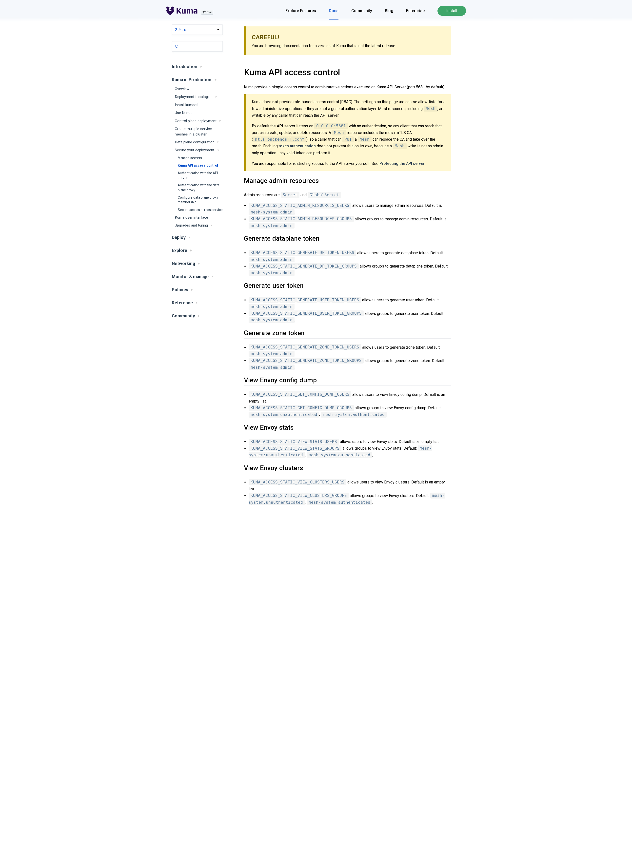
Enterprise (415, 10)
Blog (389, 10)
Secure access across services (201, 210)
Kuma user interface (191, 217)
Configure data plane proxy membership (198, 199)
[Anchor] (238, 72)
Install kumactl (186, 105)
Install (451, 10)
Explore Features (300, 10)
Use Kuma (183, 113)
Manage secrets (190, 158)
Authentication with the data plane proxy (198, 187)
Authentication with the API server (198, 175)
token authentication (297, 146)
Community (361, 10)
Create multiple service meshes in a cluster (193, 131)
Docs (333, 10)
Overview (182, 89)
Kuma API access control (198, 165)
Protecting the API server (402, 163)
